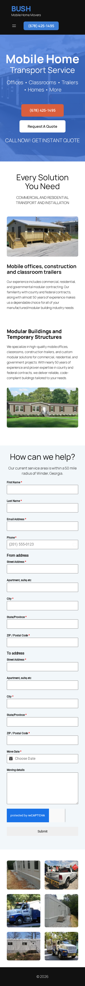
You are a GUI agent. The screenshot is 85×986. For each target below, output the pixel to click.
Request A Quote (42, 126)
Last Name (14, 501)
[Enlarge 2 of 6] (72, 866)
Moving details (15, 770)
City (10, 598)
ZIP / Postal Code (18, 635)
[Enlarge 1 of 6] (34, 866)
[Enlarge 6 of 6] (72, 937)
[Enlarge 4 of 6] (72, 900)
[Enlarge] (72, 222)
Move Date (14, 751)
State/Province (16, 617)
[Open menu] (14, 26)
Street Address (16, 561)
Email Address (16, 519)
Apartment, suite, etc (19, 580)
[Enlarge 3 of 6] (34, 900)
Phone (11, 537)
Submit (43, 831)
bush (21, 9)
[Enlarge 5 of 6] (34, 937)
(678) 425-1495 (41, 25)
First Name (14, 482)
